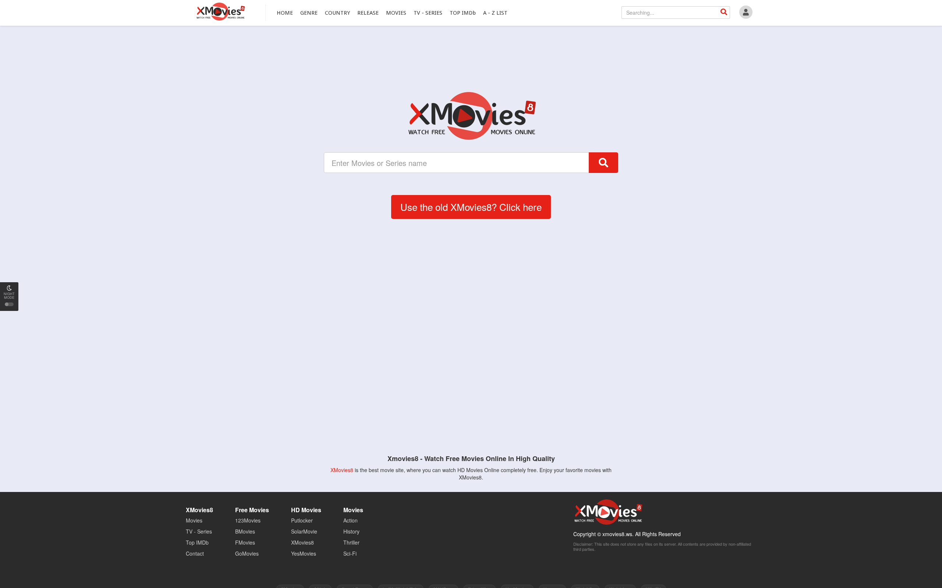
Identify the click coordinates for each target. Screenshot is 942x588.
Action (350, 520)
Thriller (351, 542)
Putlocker (302, 520)
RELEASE (368, 13)
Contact (195, 553)
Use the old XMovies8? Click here (471, 206)
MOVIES (396, 13)
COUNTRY (337, 13)
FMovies (245, 542)
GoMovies (247, 553)
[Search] (724, 12)
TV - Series (199, 531)
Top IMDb (197, 542)
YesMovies (303, 553)
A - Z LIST (495, 13)
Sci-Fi (350, 553)
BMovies (245, 531)
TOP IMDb (463, 13)
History (351, 531)
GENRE (309, 13)
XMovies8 (220, 12)
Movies (194, 520)
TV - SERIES (428, 13)
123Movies (248, 520)
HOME (285, 13)
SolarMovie (304, 531)
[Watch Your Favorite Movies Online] (471, 116)
